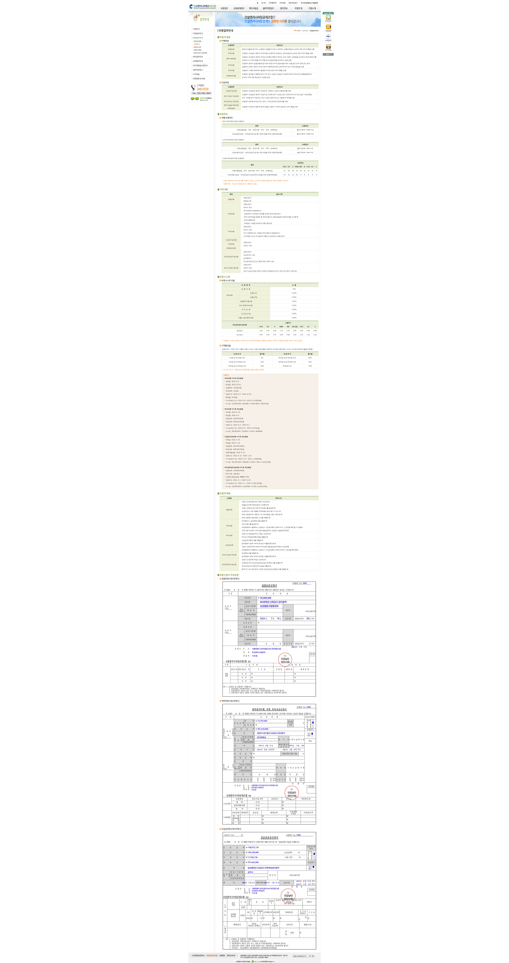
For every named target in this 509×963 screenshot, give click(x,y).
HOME (298, 30)
